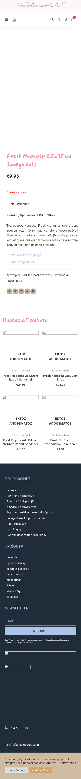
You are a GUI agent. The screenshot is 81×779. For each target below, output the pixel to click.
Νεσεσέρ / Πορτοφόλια (54, 275)
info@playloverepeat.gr (24, 744)
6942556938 (18, 728)
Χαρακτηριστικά (22, 262)
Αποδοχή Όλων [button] (41, 770)
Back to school (30, 275)
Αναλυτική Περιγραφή (26, 255)
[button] (52, 19)
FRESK (19, 280)
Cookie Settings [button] (16, 770)
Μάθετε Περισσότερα (60, 763)
